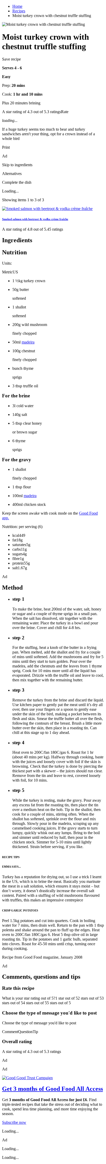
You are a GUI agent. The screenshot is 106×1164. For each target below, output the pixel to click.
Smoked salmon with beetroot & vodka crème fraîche (35, 219)
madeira (28, 342)
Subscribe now (14, 1122)
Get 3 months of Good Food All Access (52, 1088)
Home (17, 6)
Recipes (18, 11)
